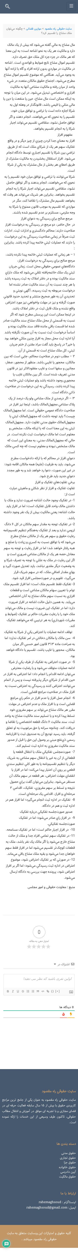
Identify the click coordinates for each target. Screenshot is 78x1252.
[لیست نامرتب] (32, 991)
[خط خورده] (22, 991)
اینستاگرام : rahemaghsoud (57, 1202)
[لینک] (47, 991)
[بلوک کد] (42, 991)
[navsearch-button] (9, 7)
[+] (57, 991)
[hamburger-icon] (71, 6)
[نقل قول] (37, 991)
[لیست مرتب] (27, 991)
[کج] (12, 991)
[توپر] (7, 991)
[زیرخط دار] (17, 991)
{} (52, 991)
